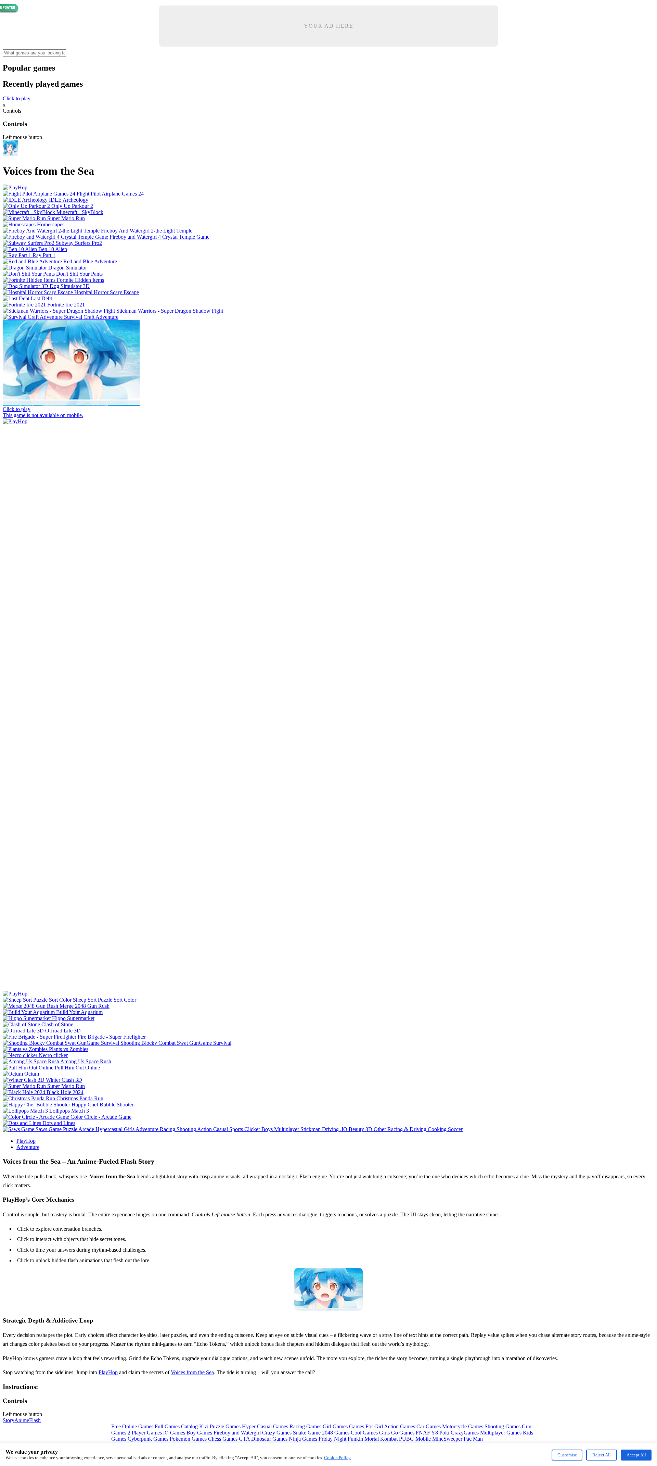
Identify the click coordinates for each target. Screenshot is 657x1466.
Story (8, 1420)
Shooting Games (502, 1426)
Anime (21, 1420)
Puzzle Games (225, 1426)
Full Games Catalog (176, 1426)
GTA (244, 1439)
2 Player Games (145, 1433)
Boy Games (199, 1433)
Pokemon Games (188, 1439)
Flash (35, 1420)
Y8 (434, 1433)
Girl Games (335, 1426)
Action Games (399, 1426)
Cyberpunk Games (148, 1439)
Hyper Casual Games (265, 1426)
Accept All (636, 1454)
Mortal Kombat (381, 1439)
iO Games (174, 1433)
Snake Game (307, 1433)
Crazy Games (277, 1433)
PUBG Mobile (415, 1439)
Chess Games (222, 1439)
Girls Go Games (396, 1433)
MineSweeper (447, 1439)
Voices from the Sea (192, 1372)
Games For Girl (366, 1426)
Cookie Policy (337, 1457)
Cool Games (364, 1433)
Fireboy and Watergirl (237, 1433)
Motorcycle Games (462, 1426)
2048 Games (335, 1433)
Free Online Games (132, 1426)
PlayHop (26, 1141)
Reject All (601, 1454)
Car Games (428, 1426)
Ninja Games (303, 1439)
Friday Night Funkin (341, 1439)
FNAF (423, 1433)
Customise (567, 1454)
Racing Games (305, 1426)
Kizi (203, 1426)
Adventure (27, 1147)
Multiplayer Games (500, 1433)
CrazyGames (465, 1433)
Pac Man (473, 1439)
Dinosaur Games (269, 1439)
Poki (444, 1433)
